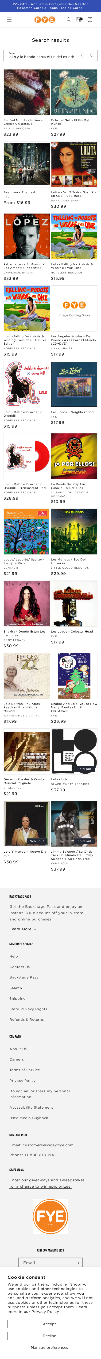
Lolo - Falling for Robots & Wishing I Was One (72, 266)
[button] (9, 19)
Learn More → (22, 929)
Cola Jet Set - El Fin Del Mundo (70, 122)
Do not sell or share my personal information (39, 1094)
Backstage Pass (23, 977)
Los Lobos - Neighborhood (72, 412)
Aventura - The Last (19, 192)
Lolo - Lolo (59, 779)
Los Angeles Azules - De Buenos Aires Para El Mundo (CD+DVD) (73, 340)
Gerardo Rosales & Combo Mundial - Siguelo (24, 781)
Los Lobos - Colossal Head (72, 631)
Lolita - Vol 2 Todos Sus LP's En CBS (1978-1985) (73, 194)
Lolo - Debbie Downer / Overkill (23, 414)
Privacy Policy (45, 1312)
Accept (49, 1324)
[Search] (92, 55)
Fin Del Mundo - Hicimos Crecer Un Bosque (23, 122)
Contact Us (19, 967)
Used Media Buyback (28, 1118)
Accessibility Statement (31, 1107)
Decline (49, 1336)
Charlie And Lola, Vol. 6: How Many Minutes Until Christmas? (74, 707)
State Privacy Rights (28, 1009)
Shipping (17, 998)
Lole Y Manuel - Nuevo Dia (25, 851)
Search (15, 988)
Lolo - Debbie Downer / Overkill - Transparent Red (25, 486)
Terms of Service (24, 1070)
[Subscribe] (77, 1263)
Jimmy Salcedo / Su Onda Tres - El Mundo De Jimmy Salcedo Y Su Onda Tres (72, 855)
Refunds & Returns (26, 1019)
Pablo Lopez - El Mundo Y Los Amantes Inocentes (24, 266)
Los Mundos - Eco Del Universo (68, 561)
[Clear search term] (82, 55)
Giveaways (16, 1170)
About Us (18, 1049)
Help (13, 956)
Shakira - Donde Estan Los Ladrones (25, 633)
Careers (16, 1059)
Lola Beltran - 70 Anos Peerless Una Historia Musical (22, 707)
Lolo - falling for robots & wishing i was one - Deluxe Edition (25, 340)
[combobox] (50, 55)
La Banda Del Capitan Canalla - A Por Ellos (68, 486)
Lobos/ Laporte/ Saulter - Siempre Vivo (24, 561)
